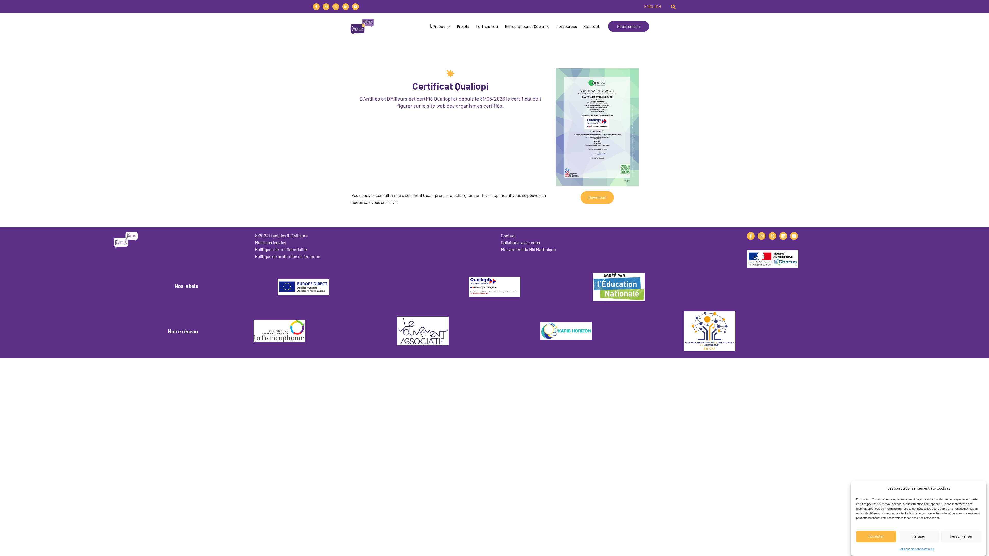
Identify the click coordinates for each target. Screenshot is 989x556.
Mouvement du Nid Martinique (528, 249)
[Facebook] (316, 6)
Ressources (567, 26)
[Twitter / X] (772, 236)
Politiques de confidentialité (281, 249)
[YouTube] (355, 6)
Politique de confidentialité (916, 548)
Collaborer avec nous (520, 242)
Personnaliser (961, 536)
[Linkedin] (345, 6)
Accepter (876, 536)
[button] (673, 6)
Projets (463, 26)
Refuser (918, 536)
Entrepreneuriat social (525, 26)
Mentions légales (270, 242)
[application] (447, 26)
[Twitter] (335, 6)
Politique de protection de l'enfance (287, 256)
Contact (591, 26)
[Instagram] (326, 6)
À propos (437, 26)
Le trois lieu (487, 26)
